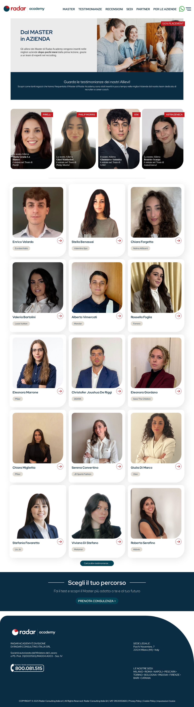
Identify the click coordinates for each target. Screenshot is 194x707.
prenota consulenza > (97, 601)
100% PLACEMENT (173, 23)
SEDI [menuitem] (129, 9)
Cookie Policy (149, 701)
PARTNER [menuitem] (143, 9)
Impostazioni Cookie (166, 701)
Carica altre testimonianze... (97, 563)
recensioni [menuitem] (114, 9)
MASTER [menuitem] (69, 9)
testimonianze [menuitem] (90, 9)
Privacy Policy (135, 701)
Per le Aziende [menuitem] (165, 9)
